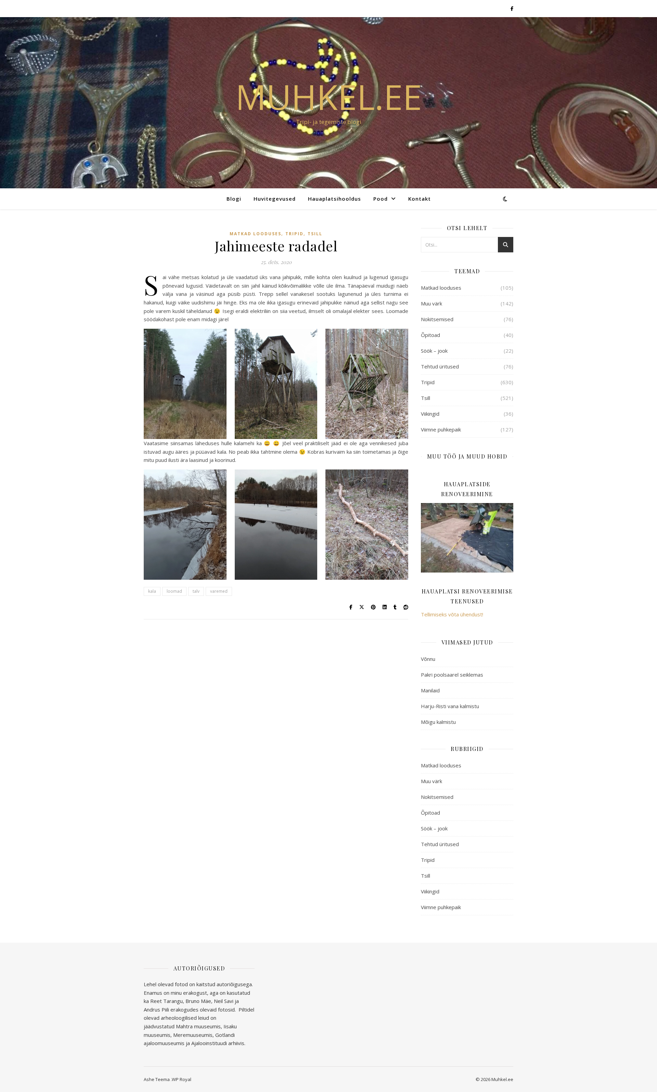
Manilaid (430, 690)
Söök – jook (434, 350)
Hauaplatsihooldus (334, 198)
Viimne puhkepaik (441, 429)
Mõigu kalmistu (438, 721)
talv (196, 591)
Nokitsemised (437, 319)
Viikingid (430, 413)
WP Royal (181, 1079)
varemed (219, 591)
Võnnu (428, 658)
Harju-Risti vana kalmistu (450, 706)
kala (152, 591)
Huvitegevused (275, 198)
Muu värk (431, 303)
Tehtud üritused (440, 366)
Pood (380, 198)
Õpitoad (430, 334)
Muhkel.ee (328, 96)
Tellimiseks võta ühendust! (452, 614)
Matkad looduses (255, 234)
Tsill (315, 234)
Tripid (294, 234)
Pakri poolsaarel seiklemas (452, 674)
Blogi (234, 198)
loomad (174, 591)
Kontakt (419, 198)
